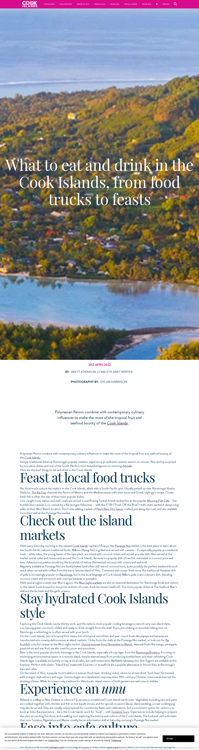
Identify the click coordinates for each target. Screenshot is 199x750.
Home (29, 4)
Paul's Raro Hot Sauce (109, 509)
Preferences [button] (116, 740)
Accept (170, 739)
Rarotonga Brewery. (148, 652)
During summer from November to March (106, 644)
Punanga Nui (123, 545)
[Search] (175, 4)
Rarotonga (65, 574)
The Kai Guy (39, 492)
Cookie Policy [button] (53, 740)
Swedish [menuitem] (166, 4)
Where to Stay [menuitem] (83, 4)
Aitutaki (127, 465)
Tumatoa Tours (120, 711)
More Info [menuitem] (114, 4)
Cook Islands (117, 423)
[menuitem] (157, 4)
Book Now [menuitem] (146, 4)
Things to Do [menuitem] (99, 4)
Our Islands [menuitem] (49, 4)
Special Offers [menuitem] (130, 4)
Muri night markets (90, 582)
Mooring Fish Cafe (158, 500)
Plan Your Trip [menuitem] (65, 4)
